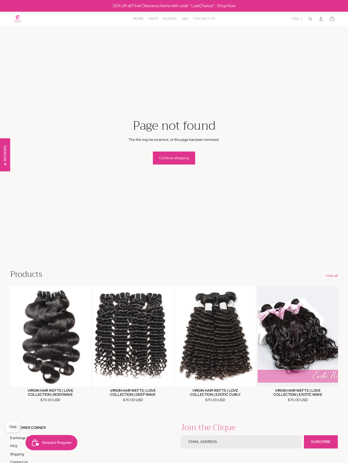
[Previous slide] (17, 336)
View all (332, 275)
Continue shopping (174, 158)
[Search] (310, 18)
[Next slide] (83, 336)
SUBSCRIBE (321, 441)
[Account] (321, 18)
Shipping (17, 454)
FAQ (13, 446)
